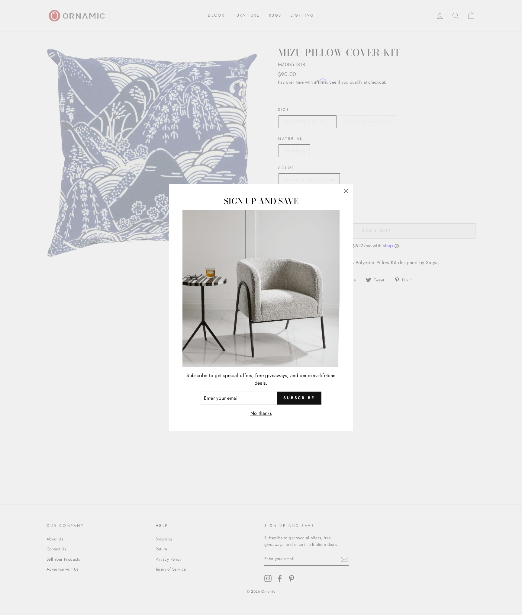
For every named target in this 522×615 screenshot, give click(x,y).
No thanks (261, 413)
